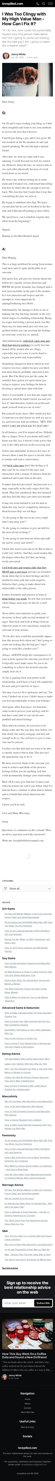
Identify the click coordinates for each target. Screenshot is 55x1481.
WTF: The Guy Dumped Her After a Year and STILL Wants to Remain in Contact (29, 1071)
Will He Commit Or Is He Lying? (19, 1198)
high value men (15, 465)
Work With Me (27, 1412)
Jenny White (18, 54)
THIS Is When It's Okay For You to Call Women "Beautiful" (26, 999)
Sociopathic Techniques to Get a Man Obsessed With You (28, 1032)
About (27, 1403)
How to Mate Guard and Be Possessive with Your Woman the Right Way (28, 1127)
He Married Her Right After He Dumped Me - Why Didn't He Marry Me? (28, 1205)
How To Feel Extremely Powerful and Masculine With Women (27, 965)
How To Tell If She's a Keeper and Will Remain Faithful (26, 949)
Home (27, 1399)
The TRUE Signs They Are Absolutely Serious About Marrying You (26, 1222)
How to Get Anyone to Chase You (21, 1038)
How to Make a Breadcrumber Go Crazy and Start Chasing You (28, 1015)
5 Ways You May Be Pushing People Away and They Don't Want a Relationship (26, 1079)
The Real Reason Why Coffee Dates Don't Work (27, 1059)
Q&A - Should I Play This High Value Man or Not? (28, 1254)
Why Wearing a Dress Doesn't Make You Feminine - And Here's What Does (28, 1168)
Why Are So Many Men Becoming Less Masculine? (29, 1101)
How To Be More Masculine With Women (24, 1106)
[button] (50, 3)
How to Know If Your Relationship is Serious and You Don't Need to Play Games (28, 1045)
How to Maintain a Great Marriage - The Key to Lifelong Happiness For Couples (27, 1214)
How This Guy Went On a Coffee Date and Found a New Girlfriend (28, 1238)
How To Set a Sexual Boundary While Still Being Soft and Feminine (27, 932)
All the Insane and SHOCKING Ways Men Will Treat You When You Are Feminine (28, 924)
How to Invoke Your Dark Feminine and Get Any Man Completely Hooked (27, 1023)
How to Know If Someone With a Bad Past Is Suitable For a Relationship (26, 1088)
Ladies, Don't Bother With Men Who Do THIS (26, 1064)
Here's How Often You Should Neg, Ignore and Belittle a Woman (27, 982)
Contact (27, 1408)
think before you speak (14, 598)
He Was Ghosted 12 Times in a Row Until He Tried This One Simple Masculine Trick (28, 973)
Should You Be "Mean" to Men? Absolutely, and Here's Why (27, 941)
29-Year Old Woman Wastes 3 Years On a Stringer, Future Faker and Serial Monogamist (28, 915)
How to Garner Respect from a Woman (23, 1120)
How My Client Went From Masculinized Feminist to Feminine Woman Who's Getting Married (28, 1176)
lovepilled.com (12, 3)
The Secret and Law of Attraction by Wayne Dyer (28, 1259)
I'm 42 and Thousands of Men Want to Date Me (27, 1249)
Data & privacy (27, 1427)
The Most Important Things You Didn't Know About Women (26, 991)
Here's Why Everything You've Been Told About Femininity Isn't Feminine (27, 1159)
